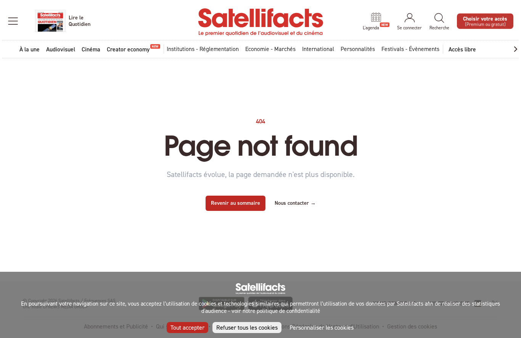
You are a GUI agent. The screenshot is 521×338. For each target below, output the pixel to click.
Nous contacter (295, 202)
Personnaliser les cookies (321, 327)
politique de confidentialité (288, 310)
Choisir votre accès (485, 21)
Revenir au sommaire (235, 202)
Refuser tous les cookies (247, 327)
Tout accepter (187, 327)
